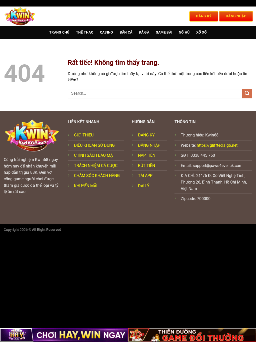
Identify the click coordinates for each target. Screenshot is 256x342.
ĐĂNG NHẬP (149, 145)
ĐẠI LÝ (144, 186)
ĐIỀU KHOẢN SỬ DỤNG (94, 145)
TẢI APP (145, 175)
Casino (106, 32)
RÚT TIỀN (146, 165)
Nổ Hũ (184, 32)
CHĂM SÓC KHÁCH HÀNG (97, 175)
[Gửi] (247, 93)
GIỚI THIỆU (84, 135)
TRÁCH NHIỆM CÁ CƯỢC (96, 165)
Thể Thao (85, 32)
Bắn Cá (126, 32)
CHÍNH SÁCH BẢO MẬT (94, 155)
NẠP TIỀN (146, 155)
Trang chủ (59, 32)
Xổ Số (201, 32)
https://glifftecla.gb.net (217, 145)
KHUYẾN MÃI (85, 186)
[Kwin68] (22, 16)
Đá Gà (144, 32)
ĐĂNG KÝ (146, 135)
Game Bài (164, 32)
